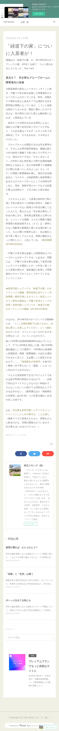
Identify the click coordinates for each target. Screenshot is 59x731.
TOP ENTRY (8, 22)
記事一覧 (25, 22)
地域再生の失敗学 (31, 361)
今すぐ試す (39, 14)
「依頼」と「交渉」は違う (19, 573)
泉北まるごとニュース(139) (16, 435)
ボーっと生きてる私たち (18, 600)
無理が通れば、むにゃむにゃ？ (22, 547)
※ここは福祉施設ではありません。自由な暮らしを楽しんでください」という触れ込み (29, 327)
